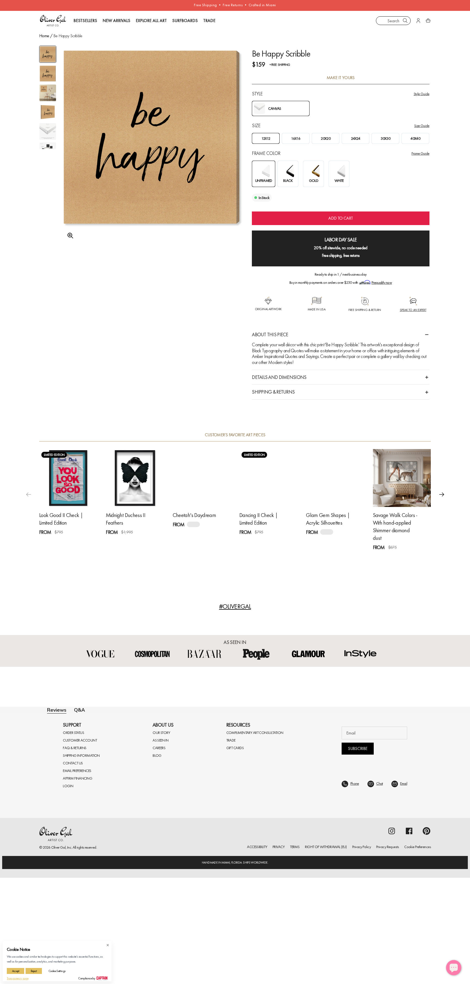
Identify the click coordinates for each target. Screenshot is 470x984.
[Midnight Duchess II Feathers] (135, 478)
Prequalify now (382, 282)
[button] (441, 494)
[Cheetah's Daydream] (202, 478)
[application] (454, 968)
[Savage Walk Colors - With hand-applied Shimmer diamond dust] (402, 478)
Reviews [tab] (56, 710)
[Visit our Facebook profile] (409, 962)
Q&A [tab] (79, 710)
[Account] (418, 20)
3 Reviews (138, 542)
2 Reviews (271, 542)
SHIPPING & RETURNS (273, 392)
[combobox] (393, 20)
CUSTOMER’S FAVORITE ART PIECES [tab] (235, 435)
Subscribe (357, 879)
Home (44, 36)
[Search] (405, 20)
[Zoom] (69, 236)
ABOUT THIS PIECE (270, 334)
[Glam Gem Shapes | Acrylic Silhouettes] (335, 478)
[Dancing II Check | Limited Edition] (268, 478)
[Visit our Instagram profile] (391, 962)
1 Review (71, 542)
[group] (151, 151)
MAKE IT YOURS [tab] (341, 77)
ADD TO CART (340, 218)
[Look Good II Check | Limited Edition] (68, 478)
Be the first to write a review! (235, 820)
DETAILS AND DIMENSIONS (279, 377)
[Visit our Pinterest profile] (426, 962)
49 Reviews (406, 557)
